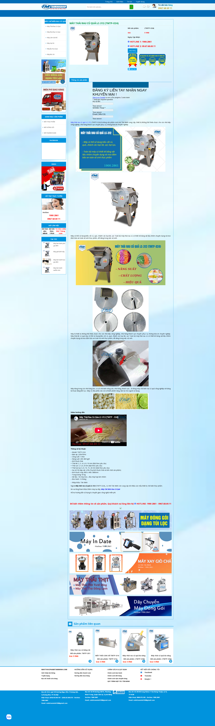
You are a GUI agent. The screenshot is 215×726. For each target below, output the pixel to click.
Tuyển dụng (140, 2)
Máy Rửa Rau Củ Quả (53, 32)
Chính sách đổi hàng (115, 676)
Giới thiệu (119, 2)
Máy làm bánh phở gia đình (59, 244)
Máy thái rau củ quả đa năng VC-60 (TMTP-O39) (134, 656)
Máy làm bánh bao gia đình (59, 261)
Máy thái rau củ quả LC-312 (81, 122)
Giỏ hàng (90, 661)
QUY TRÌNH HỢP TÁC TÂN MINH (119, 681)
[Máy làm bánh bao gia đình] (47, 261)
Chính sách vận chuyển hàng (117, 678)
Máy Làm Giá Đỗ (52, 38)
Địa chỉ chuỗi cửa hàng (49, 678)
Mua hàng (132, 51)
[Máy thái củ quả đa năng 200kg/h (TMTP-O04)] (161, 641)
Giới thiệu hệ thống (48, 673)
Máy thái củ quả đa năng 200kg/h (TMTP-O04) (161, 656)
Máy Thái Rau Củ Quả (53, 26)
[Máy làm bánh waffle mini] (47, 270)
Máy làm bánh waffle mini (57, 269)
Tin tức (129, 2)
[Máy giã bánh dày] (47, 253)
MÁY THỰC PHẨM (49, 122)
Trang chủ (109, 2)
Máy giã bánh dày (58, 252)
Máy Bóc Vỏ (50, 54)
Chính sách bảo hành (115, 673)
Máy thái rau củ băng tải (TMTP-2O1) (80, 650)
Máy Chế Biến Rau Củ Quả (110, 489)
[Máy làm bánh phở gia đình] (47, 245)
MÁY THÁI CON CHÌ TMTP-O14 (107, 656)
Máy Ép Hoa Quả (52, 49)
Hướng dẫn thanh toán (82, 673)
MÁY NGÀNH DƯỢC (50, 133)
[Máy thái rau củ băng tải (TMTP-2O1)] (80, 638)
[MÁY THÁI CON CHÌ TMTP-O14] (107, 641)
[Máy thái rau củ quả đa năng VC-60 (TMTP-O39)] (134, 641)
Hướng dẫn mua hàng (82, 676)
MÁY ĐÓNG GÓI (49, 127)
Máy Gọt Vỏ (50, 43)
